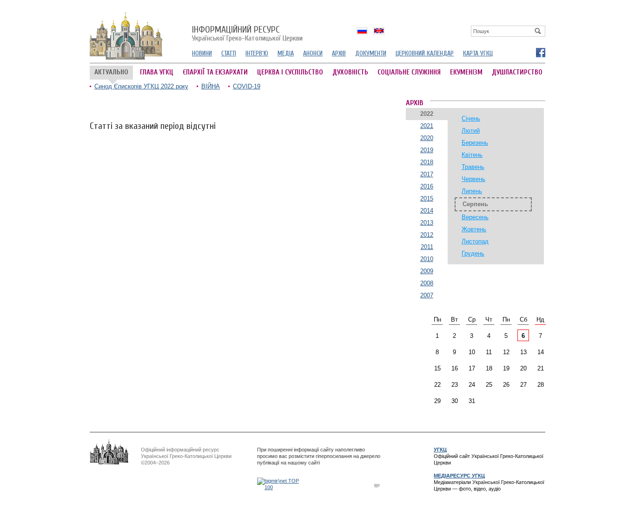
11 (489, 352)
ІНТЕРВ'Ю (256, 53)
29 (437, 400)
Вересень (475, 217)
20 (523, 368)
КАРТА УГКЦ (478, 53)
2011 (427, 246)
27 (523, 384)
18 (489, 368)
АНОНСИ (313, 53)
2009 (426, 271)
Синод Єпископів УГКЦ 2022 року (141, 86)
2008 (426, 283)
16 (454, 368)
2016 (426, 186)
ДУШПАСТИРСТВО (517, 72)
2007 (426, 295)
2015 (426, 198)
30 (454, 400)
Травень (473, 166)
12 (506, 352)
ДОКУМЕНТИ (370, 53)
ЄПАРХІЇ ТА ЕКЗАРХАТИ (215, 72)
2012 (426, 234)
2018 (426, 162)
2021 (426, 125)
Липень (472, 191)
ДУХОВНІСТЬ (350, 72)
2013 (426, 222)
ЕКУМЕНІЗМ (466, 72)
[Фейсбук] (540, 52)
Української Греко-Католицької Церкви (247, 34)
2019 (426, 150)
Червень (473, 178)
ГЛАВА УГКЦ (156, 72)
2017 (426, 174)
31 (472, 400)
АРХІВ (339, 53)
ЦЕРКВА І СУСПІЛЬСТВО (290, 72)
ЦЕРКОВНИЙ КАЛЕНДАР (425, 53)
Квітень (472, 154)
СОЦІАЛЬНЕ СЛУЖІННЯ (409, 72)
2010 (426, 259)
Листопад (475, 241)
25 (489, 384)
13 (523, 352)
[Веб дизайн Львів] (378, 485)
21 (540, 368)
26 (506, 384)
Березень (475, 142)
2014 (426, 210)
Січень (471, 118)
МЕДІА (286, 53)
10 (472, 352)
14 (540, 352)
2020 (426, 138)
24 (472, 384)
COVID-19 (246, 86)
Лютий (471, 130)
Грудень (473, 253)
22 (437, 384)
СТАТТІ (228, 53)
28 (540, 384)
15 (437, 368)
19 (506, 368)
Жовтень (474, 229)
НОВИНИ (202, 53)
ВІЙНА (210, 86)
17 (472, 368)
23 (454, 384)
